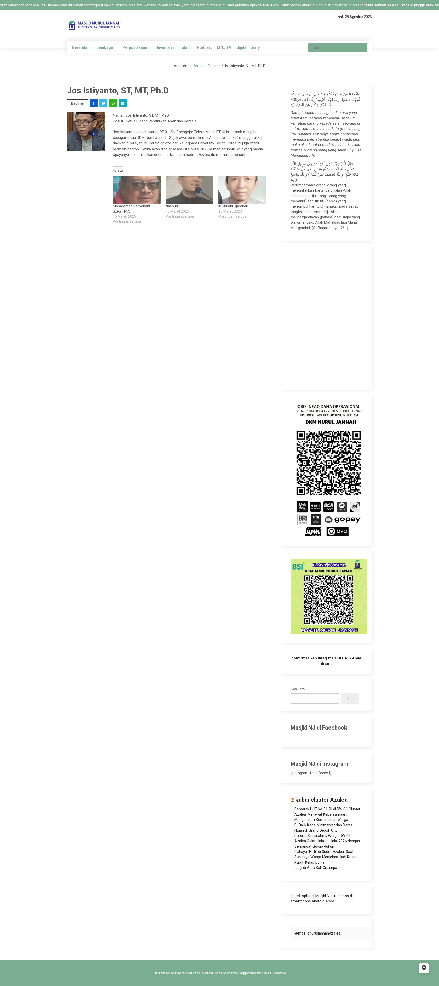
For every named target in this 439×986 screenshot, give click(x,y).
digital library (248, 47)
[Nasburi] (189, 189)
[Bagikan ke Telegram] (123, 103)
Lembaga (104, 47)
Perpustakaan (134, 47)
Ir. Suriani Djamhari (233, 206)
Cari (350, 699)
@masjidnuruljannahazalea (317, 933)
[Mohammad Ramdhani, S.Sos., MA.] (137, 189)
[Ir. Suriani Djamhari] (242, 189)
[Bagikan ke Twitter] (103, 103)
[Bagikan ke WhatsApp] (113, 103)
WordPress (191, 973)
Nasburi (172, 206)
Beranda (79, 47)
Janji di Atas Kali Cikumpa (315, 867)
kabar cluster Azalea (321, 800)
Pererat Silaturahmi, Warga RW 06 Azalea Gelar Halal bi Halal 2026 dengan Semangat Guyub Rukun (327, 841)
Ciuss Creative (274, 973)
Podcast (204, 47)
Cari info (298, 689)
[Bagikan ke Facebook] (94, 103)
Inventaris (165, 47)
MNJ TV (224, 47)
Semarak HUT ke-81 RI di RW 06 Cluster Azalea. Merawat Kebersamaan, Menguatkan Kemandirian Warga (327, 814)
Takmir (186, 47)
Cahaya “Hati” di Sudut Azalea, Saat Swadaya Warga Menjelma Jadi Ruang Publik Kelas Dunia (325, 857)
